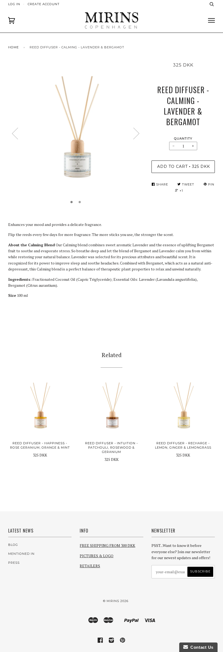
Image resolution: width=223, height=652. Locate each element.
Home (13, 47)
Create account (44, 4)
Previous (15, 133)
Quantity (183, 138)
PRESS (14, 563)
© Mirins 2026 (115, 601)
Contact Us (200, 647)
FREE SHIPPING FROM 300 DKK (107, 545)
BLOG (13, 545)
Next (136, 133)
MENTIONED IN (21, 554)
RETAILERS (90, 565)
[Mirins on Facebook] (100, 641)
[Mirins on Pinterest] (123, 641)
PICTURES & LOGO (96, 555)
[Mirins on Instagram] (111, 641)
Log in (14, 4)
